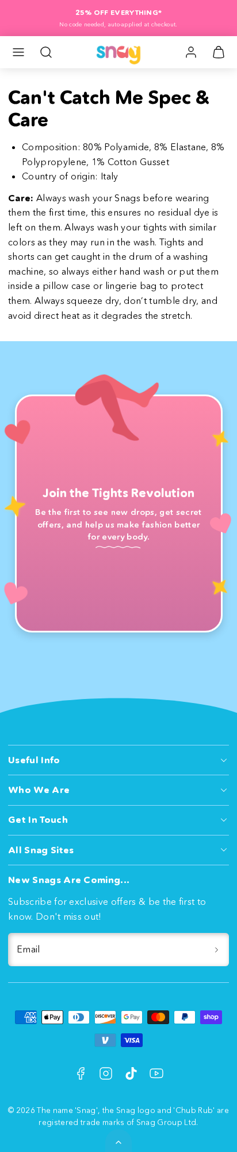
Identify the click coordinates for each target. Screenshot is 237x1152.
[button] (18, 52)
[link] (191, 52)
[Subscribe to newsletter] (216, 949)
